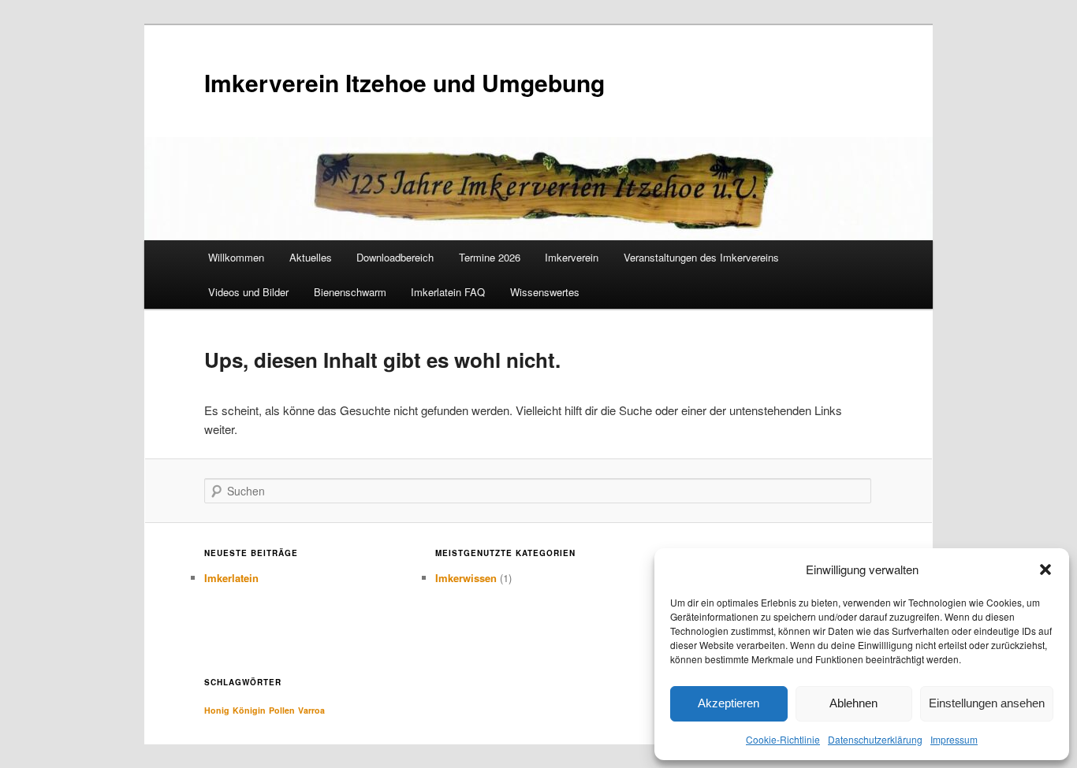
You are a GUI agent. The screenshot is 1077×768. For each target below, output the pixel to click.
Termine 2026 (489, 257)
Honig (216, 710)
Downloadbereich (395, 257)
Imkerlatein (231, 577)
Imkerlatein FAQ (448, 291)
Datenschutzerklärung (875, 739)
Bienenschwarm (350, 291)
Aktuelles (310, 257)
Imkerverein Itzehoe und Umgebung (404, 82)
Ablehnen (853, 703)
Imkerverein (571, 257)
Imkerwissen (466, 577)
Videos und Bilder (248, 291)
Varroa (311, 710)
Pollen (282, 710)
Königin (249, 710)
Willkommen (236, 257)
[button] (1045, 569)
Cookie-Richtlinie (783, 739)
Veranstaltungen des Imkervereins (701, 257)
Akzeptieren (728, 703)
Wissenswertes (544, 291)
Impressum (954, 739)
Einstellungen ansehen (987, 703)
